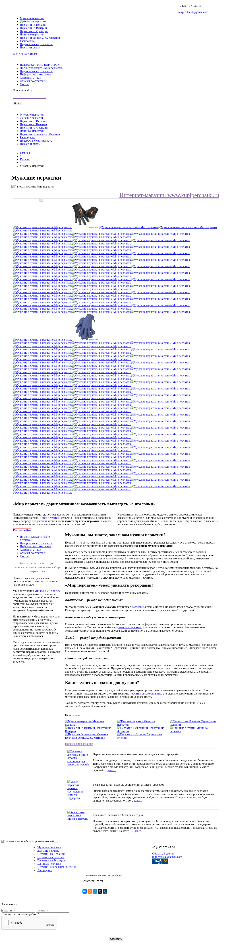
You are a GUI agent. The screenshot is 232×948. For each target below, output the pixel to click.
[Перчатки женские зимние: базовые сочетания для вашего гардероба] (78, 764)
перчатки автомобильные (145, 693)
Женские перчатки (31, 117)
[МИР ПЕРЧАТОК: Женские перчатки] (33, 21)
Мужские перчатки (32, 114)
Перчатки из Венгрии (33, 124)
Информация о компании (35, 74)
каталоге (137, 606)
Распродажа (27, 137)
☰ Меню (18, 53)
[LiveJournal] (105, 891)
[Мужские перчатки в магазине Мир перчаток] (42, 227)
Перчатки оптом (30, 143)
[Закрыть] (56, 842)
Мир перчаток (50, 517)
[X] (100, 891)
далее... (111, 770)
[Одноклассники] (90, 891)
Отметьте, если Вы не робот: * (20, 914)
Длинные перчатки (32, 130)
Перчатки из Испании (33, 121)
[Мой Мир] (95, 891)
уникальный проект (47, 590)
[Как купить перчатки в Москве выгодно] (78, 818)
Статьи (24, 84)
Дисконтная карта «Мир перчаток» (41, 67)
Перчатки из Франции (34, 127)
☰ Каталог (31, 53)
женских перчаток (129, 627)
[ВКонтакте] (84, 891)
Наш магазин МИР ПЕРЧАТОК (39, 64)
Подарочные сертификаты (36, 71)
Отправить (116, 939)
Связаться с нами (30, 77)
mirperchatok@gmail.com (193, 12)
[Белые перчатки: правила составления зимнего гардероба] (78, 798)
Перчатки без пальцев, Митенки (40, 134)
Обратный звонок (163, 853)
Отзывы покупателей (33, 80)
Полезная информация (79, 743)
